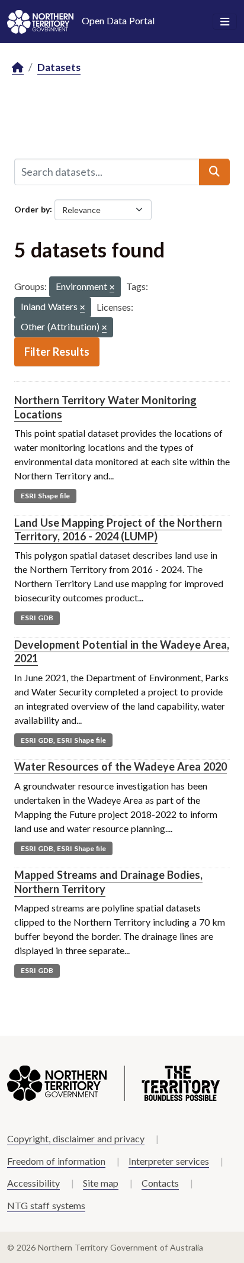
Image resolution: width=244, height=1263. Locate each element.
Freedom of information (56, 1161)
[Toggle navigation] (225, 22)
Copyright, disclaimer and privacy (76, 1138)
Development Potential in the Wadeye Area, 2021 (121, 651)
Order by (32, 209)
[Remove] (112, 287)
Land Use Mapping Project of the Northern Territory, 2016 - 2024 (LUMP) (118, 529)
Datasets (59, 67)
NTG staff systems (46, 1205)
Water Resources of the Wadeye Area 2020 (120, 766)
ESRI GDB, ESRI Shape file (63, 740)
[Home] (18, 68)
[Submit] (214, 172)
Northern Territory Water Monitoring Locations (105, 407)
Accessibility (33, 1182)
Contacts (160, 1182)
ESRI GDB (37, 617)
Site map (100, 1182)
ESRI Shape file (45, 495)
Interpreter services (169, 1161)
